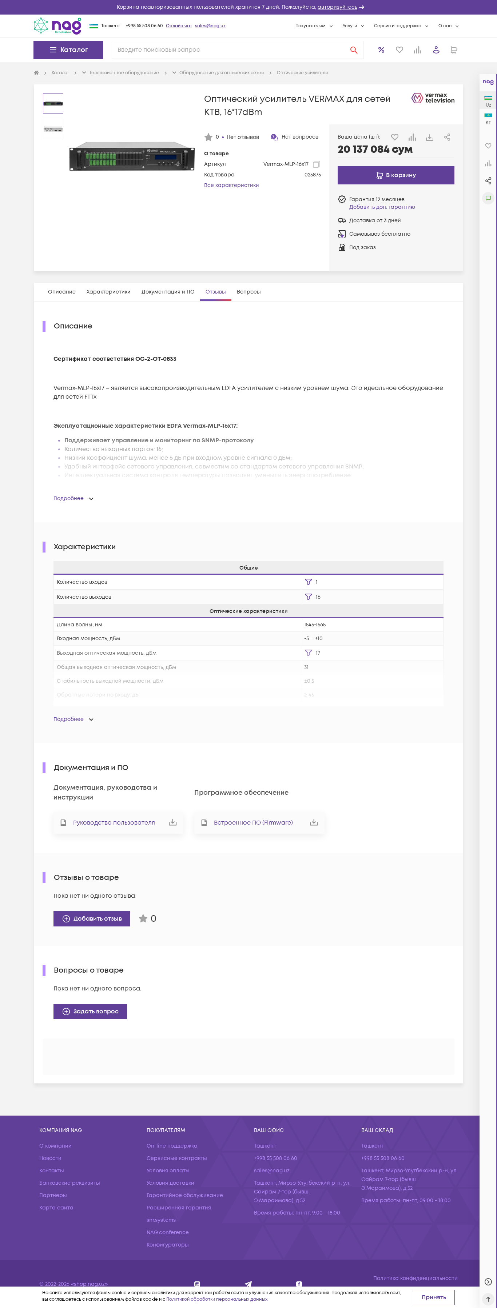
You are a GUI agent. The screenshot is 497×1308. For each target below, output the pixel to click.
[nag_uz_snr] (248, 1284)
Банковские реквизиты (69, 1183)
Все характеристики (231, 185)
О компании (55, 1145)
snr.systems (161, 1220)
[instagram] (197, 1284)
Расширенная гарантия (179, 1207)
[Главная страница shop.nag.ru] (36, 73)
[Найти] (354, 49)
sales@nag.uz (210, 26)
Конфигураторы (168, 1244)
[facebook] (299, 1284)
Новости (50, 1158)
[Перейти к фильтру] (308, 582)
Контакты (51, 1170)
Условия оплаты (168, 1170)
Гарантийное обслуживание (185, 1195)
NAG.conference (168, 1232)
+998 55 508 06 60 (144, 26)
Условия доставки (170, 1183)
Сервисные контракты (177, 1158)
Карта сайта (56, 1207)
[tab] (62, 292)
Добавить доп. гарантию (382, 207)
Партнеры (53, 1195)
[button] (248, 7)
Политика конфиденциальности (415, 1278)
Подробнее (68, 498)
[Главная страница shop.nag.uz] (57, 26)
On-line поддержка (172, 1145)
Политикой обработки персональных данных (216, 1299)
